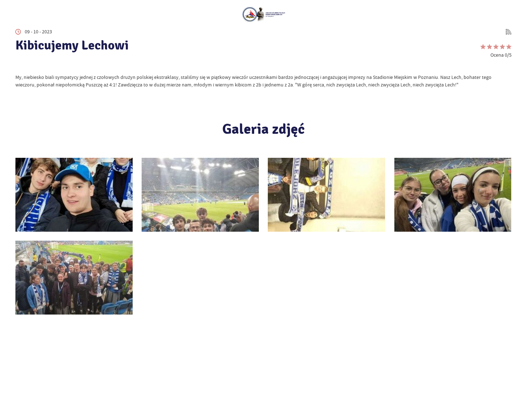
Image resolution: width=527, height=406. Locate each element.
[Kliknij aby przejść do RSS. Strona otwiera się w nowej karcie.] (508, 32)
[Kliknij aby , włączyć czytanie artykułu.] (20, 64)
